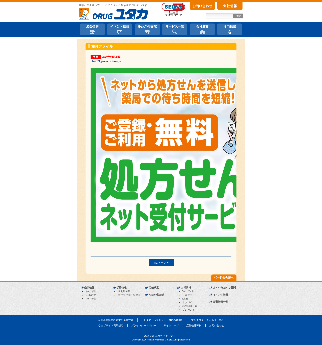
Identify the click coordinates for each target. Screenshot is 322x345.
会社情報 (91, 291)
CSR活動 (91, 294)
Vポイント (188, 291)
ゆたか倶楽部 (156, 294)
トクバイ (187, 302)
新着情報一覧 (220, 301)
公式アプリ (188, 294)
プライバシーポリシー (143, 325)
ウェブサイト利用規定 (110, 325)
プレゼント (188, 309)
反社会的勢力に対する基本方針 (115, 320)
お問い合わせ (216, 325)
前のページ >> (161, 262)
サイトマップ (171, 325)
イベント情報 (220, 294)
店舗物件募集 (193, 325)
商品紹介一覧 (189, 306)
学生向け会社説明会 (129, 294)
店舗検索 (154, 287)
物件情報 (91, 298)
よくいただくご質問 (224, 287)
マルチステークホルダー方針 (207, 320)
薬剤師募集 (124, 291)
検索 (238, 15)
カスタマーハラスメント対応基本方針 (162, 320)
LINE (185, 298)
